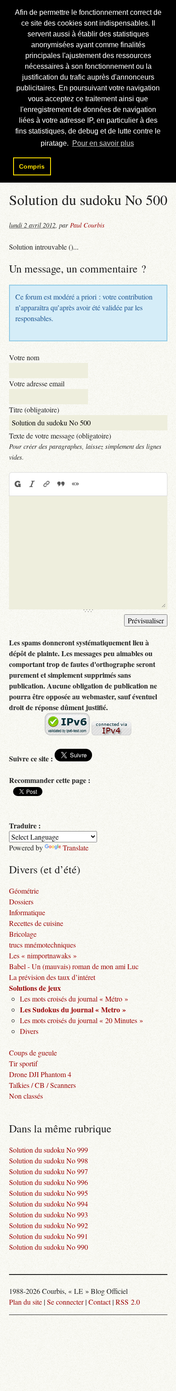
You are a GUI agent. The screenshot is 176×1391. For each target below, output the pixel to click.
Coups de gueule (33, 1052)
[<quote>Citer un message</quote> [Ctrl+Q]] (61, 484)
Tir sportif (23, 1063)
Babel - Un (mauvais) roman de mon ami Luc (74, 966)
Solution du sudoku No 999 (48, 1149)
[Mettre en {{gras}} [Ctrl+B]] (17, 484)
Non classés (26, 1095)
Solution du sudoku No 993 (48, 1214)
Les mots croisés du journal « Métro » (74, 998)
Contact (99, 1301)
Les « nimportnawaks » (43, 955)
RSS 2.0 (128, 1301)
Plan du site (25, 1301)
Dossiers (21, 901)
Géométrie (24, 890)
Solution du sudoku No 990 (48, 1247)
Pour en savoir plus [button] (103, 143)
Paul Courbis (87, 225)
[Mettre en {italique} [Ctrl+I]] (32, 484)
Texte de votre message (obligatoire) (60, 435)
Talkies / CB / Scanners (42, 1085)
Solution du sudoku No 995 (48, 1193)
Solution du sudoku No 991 (48, 1236)
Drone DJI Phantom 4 (40, 1074)
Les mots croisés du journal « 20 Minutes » (81, 1020)
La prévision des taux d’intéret (52, 977)
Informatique (27, 912)
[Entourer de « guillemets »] (75, 484)
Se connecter (65, 1301)
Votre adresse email (37, 383)
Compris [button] (32, 166)
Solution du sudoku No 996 (48, 1182)
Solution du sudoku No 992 (48, 1225)
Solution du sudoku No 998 (48, 1160)
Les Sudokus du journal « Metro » (73, 1009)
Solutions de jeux (35, 988)
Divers (29, 1031)
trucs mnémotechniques (42, 944)
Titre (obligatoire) (34, 409)
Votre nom (24, 357)
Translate (75, 847)
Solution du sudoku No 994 (48, 1203)
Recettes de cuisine (36, 923)
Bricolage (23, 934)
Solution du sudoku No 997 (48, 1171)
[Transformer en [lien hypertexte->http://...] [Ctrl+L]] (46, 484)
